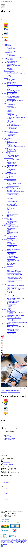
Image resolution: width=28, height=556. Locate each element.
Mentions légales (23, 540)
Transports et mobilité (9, 131)
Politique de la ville (8, 101)
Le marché (9, 54)
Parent (5, 268)
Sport (5, 235)
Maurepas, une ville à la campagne (15, 312)
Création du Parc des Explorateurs (15, 188)
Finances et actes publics (10, 166)
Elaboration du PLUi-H (12, 72)
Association (6, 327)
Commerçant (7, 323)
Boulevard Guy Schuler (13, 186)
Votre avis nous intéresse (13, 155)
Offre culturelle (7, 225)
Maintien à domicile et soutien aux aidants (17, 322)
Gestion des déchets (12, 221)
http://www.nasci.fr (10, 438)
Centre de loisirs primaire (13, 97)
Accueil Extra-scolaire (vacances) (15, 100)
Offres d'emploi (10, 59)
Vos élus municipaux (12, 149)
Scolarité (6, 103)
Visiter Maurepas (11, 311)
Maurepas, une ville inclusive (14, 318)
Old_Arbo (8, 390)
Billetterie (9, 233)
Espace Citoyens (8, 138)
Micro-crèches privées (12, 86)
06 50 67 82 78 (9, 436)
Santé (5, 108)
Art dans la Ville (11, 243)
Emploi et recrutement (9, 58)
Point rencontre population (13, 159)
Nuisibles (9, 212)
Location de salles (11, 332)
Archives (9, 172)
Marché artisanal (11, 256)
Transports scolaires (11, 134)
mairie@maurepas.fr (8, 464)
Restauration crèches (12, 92)
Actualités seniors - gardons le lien (15, 298)
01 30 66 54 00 (6, 462)
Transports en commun (12, 132)
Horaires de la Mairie (12, 142)
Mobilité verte (10, 137)
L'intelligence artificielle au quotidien (16, 146)
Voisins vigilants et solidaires (14, 125)
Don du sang (10, 113)
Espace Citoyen (11, 295)
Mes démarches (10, 282)
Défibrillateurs (10, 114)
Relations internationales (10, 173)
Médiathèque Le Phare (12, 232)
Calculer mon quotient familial (14, 278)
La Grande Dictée (11, 252)
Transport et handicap (12, 320)
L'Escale (9, 87)
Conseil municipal (11, 151)
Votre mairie (7, 141)
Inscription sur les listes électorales (15, 315)
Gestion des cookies (5, 540)
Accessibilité (15, 542)
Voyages (9, 308)
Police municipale (11, 124)
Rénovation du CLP (12, 190)
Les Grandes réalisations (10, 179)
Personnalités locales (12, 245)
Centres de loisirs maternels (13, 96)
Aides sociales (7, 45)
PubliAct (9, 76)
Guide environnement (12, 214)
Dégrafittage (10, 222)
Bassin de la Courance (12, 200)
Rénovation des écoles (12, 193)
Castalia (9, 184)
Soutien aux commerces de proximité (16, 57)
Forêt (8, 197)
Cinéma (9, 306)
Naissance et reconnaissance (14, 65)
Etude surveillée (11, 99)
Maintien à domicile (12, 302)
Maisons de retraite (11, 51)
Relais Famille (10, 281)
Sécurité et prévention (9, 123)
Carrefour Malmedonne (12, 194)
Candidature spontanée (12, 61)
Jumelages (9, 174)
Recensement (10, 69)
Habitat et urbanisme (9, 71)
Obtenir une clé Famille (12, 270)
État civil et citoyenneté (9, 62)
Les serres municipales (12, 203)
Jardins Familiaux (11, 208)
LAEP (8, 89)
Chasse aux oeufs (11, 259)
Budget (8, 167)
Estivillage (9, 261)
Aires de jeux (10, 198)
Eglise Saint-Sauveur (12, 240)
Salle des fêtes (10, 333)
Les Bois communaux (12, 201)
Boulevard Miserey (11, 180)
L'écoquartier (10, 181)
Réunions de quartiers (12, 160)
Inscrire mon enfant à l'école (14, 273)
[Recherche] (1, 21)
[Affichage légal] (6, 41)
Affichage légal (14, 540)
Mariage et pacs (11, 64)
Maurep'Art (10, 266)
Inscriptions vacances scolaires (14, 277)
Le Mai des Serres (11, 263)
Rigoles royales (10, 246)
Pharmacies (9, 111)
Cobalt (8, 231)
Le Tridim (9, 292)
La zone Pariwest (11, 55)
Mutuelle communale (12, 115)
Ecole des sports (11, 238)
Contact (9, 144)
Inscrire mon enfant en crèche (14, 271)
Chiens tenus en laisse (12, 217)
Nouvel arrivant (7, 309)
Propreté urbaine (8, 218)
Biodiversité (7, 207)
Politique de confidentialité (7, 541)
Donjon (9, 242)
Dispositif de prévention (13, 301)
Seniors (5, 130)
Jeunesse (6, 78)
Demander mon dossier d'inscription (15, 285)
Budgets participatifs (12, 165)
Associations (7, 247)
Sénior (5, 294)
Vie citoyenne (7, 152)
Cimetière (9, 68)
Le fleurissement (11, 204)
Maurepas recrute (7, 542)
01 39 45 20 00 (9, 435)
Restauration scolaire (12, 94)
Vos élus (6, 148)
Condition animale (8, 215)
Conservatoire (10, 229)
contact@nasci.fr (9, 439)
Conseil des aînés (11, 163)
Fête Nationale (10, 253)
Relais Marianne (11, 48)
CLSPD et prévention (12, 128)
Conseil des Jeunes (11, 82)
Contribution (17, 541)
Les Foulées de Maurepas (13, 260)
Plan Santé (9, 110)
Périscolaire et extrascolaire (10, 93)
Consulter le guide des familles (14, 280)
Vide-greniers (10, 264)
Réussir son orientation (12, 287)
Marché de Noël (11, 254)
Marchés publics (11, 169)
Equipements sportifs (12, 236)
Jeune (5, 284)
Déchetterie (9, 219)
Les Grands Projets (8, 187)
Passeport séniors (11, 297)
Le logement (10, 50)
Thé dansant (10, 305)
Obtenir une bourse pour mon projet (15, 288)
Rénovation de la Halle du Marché (15, 191)
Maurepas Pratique (16, 390)
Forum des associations (12, 330)
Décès (8, 66)
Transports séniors (11, 304)
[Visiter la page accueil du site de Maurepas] (12, 17)
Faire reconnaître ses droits (13, 319)
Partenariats (10, 176)
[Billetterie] (6, 34)
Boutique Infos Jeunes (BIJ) (14, 290)
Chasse (8, 211)
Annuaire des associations (13, 249)
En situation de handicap (10, 316)
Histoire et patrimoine (9, 239)
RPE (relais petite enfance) (13, 90)
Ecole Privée (10, 106)
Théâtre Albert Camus (12, 226)
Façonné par (4, 544)
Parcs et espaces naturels (10, 195)
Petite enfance (7, 83)
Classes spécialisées (11, 107)
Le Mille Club (10, 80)
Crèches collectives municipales (14, 85)
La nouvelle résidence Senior (14, 183)
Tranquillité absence (12, 127)
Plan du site (21, 542)
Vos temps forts (7, 250)
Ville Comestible (11, 210)
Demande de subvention (13, 329)
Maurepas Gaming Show (13, 257)
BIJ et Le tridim (11, 79)
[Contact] (6, 37)
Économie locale (8, 52)
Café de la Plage (11, 228)
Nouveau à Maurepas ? (12, 325)
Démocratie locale (8, 158)
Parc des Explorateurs (12, 205)
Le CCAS (9, 47)
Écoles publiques (11, 104)
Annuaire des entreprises (14, 392)
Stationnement (10, 135)
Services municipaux (12, 145)
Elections (9, 153)
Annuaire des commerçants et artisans (16, 326)
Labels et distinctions (12, 156)
